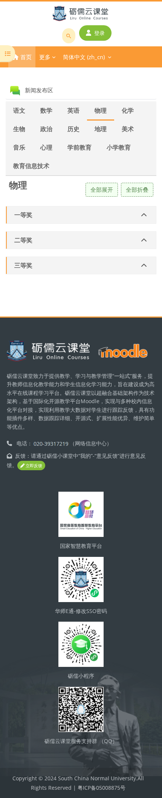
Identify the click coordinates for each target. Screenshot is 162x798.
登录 (99, 33)
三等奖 (23, 265)
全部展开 (101, 189)
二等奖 (23, 240)
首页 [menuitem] (26, 57)
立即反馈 (33, 465)
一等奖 (23, 215)
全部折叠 (137, 189)
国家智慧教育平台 (81, 545)
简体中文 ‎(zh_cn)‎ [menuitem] (84, 57)
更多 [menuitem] (44, 57)
